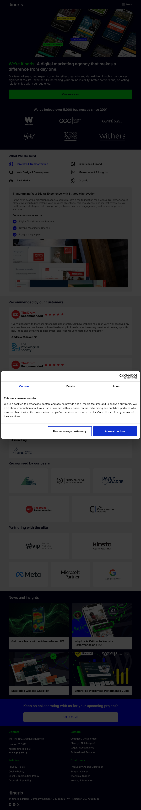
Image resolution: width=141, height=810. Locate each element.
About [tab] (116, 386)
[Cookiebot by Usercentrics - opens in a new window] (122, 376)
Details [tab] (70, 386)
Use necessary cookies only (69, 431)
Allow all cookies (115, 431)
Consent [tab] (24, 386)
